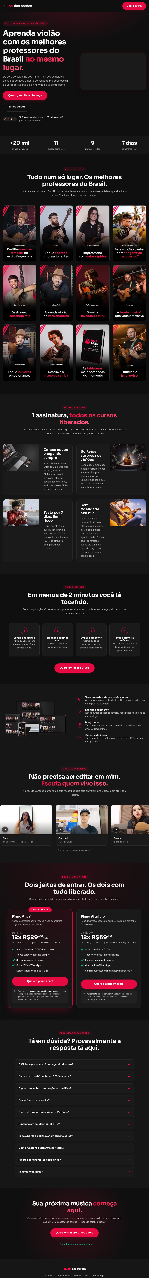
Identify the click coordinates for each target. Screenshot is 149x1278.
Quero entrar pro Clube (74, 667)
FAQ (87, 1275)
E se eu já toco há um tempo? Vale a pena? (44, 1076)
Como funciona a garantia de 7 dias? (41, 1147)
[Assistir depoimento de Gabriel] (82, 819)
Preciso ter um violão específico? (39, 1159)
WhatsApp (98, 1275)
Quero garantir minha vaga (25, 95)
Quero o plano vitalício (109, 983)
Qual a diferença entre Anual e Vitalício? (43, 1112)
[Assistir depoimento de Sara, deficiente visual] (26, 819)
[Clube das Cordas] (17, 6)
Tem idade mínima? (30, 1171)
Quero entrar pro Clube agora (74, 1232)
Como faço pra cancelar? (34, 1100)
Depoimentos (63, 1275)
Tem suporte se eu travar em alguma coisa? (45, 1135)
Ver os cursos (16, 106)
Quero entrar (134, 5)
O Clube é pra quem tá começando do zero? (45, 1064)
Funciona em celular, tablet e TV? (39, 1124)
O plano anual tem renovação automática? (44, 1088)
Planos (77, 1275)
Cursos (49, 1275)
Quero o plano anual (40, 981)
